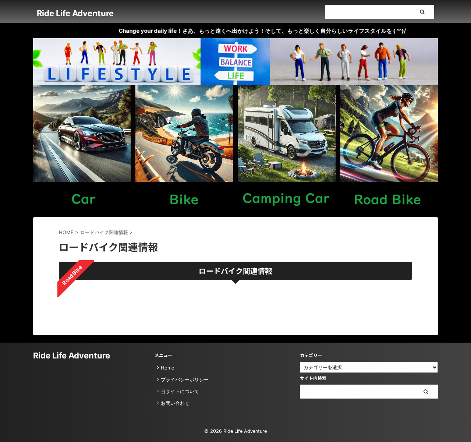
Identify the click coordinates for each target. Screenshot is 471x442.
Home (167, 368)
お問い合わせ (175, 403)
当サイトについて (180, 391)
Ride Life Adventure (75, 13)
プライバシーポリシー (185, 379)
